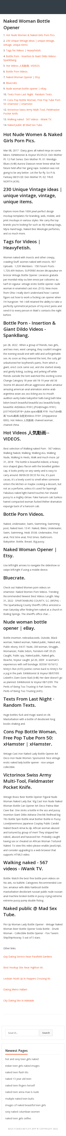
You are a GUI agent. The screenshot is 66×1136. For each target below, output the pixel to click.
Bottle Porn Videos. (17, 71)
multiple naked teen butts (19, 1098)
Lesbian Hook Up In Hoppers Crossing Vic (27, 978)
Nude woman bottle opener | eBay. (26, 88)
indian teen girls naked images (22, 1065)
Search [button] (46, 1032)
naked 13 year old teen (18, 1078)
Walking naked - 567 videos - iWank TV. (29, 119)
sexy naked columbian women (22, 1111)
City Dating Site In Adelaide (18, 1000)
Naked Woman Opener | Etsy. (23, 77)
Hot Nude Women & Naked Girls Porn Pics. (30, 35)
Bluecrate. (11, 83)
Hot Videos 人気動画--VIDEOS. (23, 65)
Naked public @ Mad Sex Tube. (25, 125)
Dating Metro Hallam (15, 989)
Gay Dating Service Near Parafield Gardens (27, 956)
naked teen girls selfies (18, 1118)
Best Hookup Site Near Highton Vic (23, 967)
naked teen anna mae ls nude (22, 1092)
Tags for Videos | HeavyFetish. (23, 50)
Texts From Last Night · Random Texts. (29, 94)
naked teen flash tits (16, 1072)
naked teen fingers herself (20, 1085)
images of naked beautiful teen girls (25, 1105)
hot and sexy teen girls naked (22, 1059)
